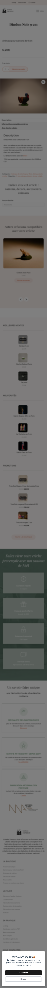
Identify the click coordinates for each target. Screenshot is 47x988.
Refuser (23, 979)
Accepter (23, 973)
